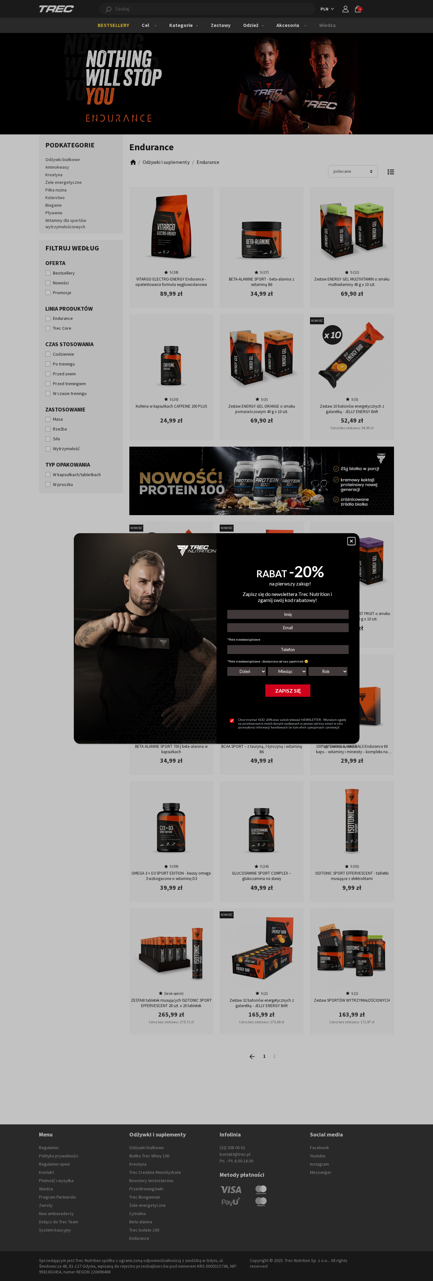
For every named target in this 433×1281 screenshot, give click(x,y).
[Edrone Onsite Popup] (216, 640)
